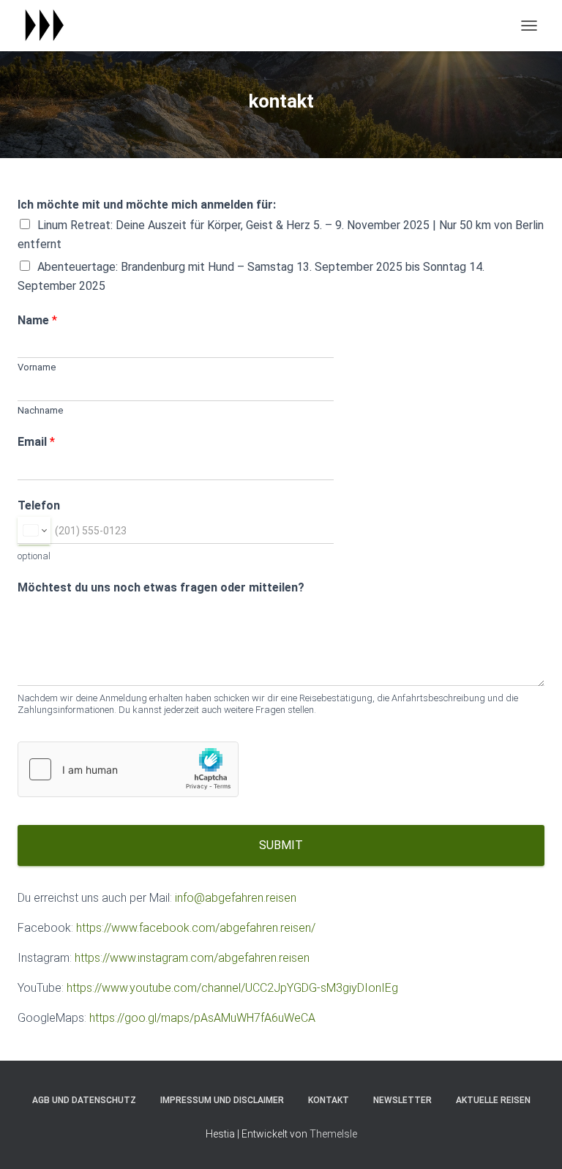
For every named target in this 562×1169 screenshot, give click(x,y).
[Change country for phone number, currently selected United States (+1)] (34, 531)
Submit (281, 845)
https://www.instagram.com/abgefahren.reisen (192, 958)
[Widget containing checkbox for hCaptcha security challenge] (128, 769)
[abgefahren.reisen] (49, 25)
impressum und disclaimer (222, 1100)
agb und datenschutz (84, 1100)
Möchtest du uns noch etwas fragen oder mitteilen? (161, 587)
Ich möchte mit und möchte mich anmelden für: (147, 205)
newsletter (402, 1100)
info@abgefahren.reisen (235, 898)
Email (36, 442)
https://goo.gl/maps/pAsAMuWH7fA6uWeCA (202, 1018)
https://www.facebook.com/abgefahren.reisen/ (195, 928)
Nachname (40, 410)
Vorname (37, 367)
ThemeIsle (333, 1134)
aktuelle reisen (493, 1100)
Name (37, 320)
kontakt (328, 1100)
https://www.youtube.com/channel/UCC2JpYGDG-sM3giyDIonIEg (232, 988)
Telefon (39, 505)
